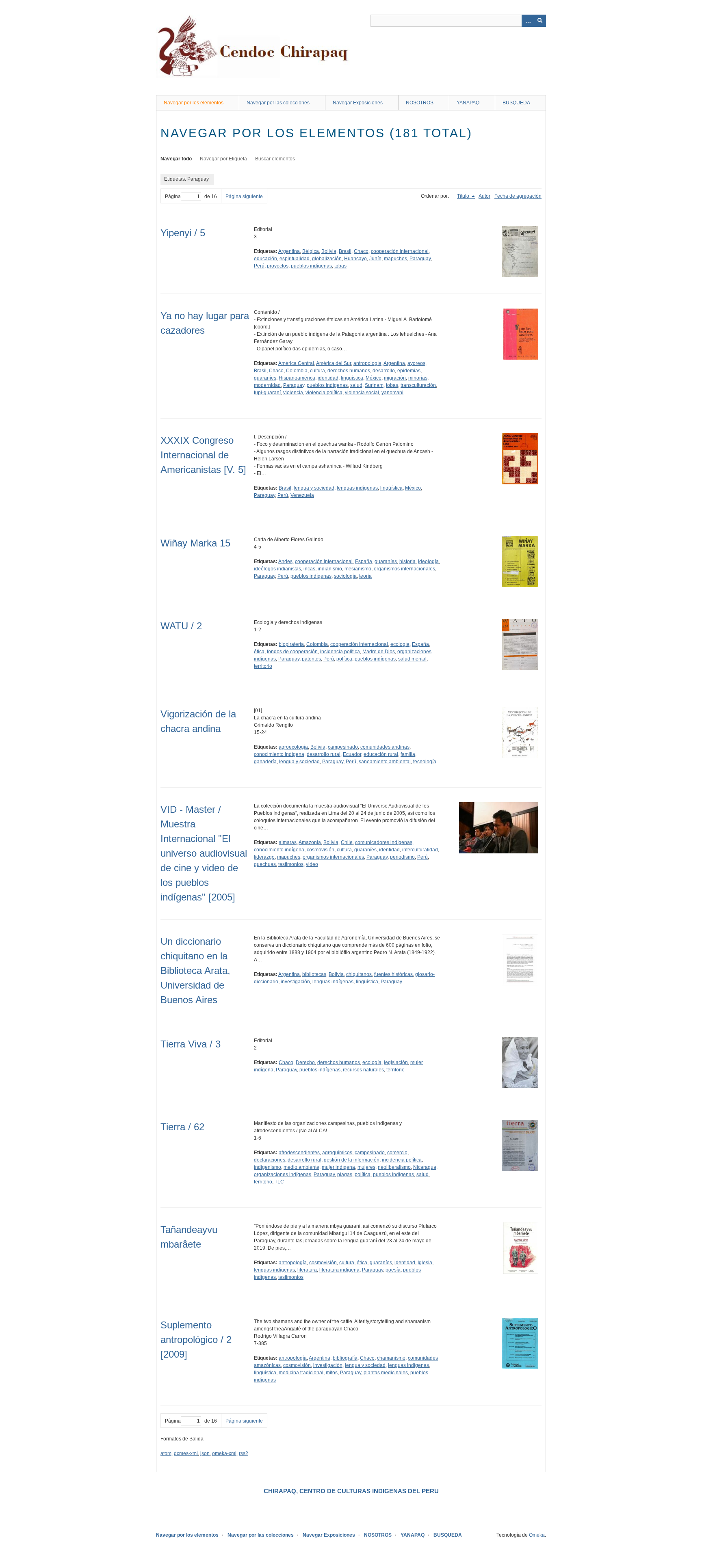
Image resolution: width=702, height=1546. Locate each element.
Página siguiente (244, 196)
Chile (347, 842)
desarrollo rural (323, 754)
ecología (400, 644)
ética (259, 651)
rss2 (243, 1453)
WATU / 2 (181, 625)
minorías (417, 378)
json (205, 1453)
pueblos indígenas (311, 266)
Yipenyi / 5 (182, 232)
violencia (293, 392)
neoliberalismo (394, 1167)
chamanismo (391, 1358)
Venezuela (302, 495)
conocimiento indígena (279, 754)
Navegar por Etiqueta (223, 159)
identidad (328, 378)
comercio (397, 1152)
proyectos (277, 266)
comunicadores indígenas (383, 842)
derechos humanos (348, 371)
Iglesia (425, 1262)
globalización (327, 258)
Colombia (297, 371)
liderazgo (264, 857)
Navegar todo (176, 159)
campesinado (343, 747)
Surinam (374, 385)
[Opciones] (528, 21)
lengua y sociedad (314, 488)
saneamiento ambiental (385, 761)
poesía (393, 1270)
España (363, 561)
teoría (365, 576)
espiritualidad (295, 258)
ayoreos (416, 363)
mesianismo (357, 569)
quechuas (265, 864)
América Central (296, 363)
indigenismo (267, 1167)
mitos (332, 1372)
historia (407, 561)
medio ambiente (301, 1167)
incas (309, 569)
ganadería (265, 761)
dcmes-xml (186, 1453)
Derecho (305, 1062)
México (373, 378)
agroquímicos (337, 1152)
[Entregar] (540, 21)
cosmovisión (320, 850)
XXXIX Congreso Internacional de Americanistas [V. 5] (203, 455)
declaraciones (269, 1160)
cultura (317, 371)
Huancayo (355, 258)
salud (356, 385)
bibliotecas (314, 974)
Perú (259, 266)
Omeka (537, 1535)
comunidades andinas (385, 747)
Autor (484, 196)
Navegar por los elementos (193, 103)
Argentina (289, 251)
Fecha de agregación (518, 196)
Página (173, 196)
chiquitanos (359, 974)
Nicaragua (424, 1167)
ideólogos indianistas (277, 569)
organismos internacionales (404, 569)
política (344, 659)
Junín (375, 258)
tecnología (424, 761)
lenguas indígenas (357, 488)
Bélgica (310, 251)
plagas (344, 1174)
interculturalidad (420, 850)
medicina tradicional (301, 1372)
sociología (345, 576)
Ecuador (352, 754)
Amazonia (310, 842)
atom (165, 1453)
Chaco (361, 251)
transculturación (418, 385)
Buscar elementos (275, 159)
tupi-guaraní (267, 392)
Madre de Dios (378, 651)
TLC (279, 1182)
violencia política (324, 392)
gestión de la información (351, 1160)
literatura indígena (339, 1270)
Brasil (345, 251)
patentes (311, 659)
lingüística (352, 378)
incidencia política (340, 651)
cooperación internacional (400, 251)
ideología (428, 561)
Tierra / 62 (182, 1126)
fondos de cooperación (292, 651)
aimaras (288, 842)
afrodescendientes (299, 1152)
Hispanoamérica (297, 378)
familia (408, 754)
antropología (367, 363)
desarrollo (384, 371)
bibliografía (345, 1358)
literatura (307, 1270)
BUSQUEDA (516, 103)
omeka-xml (224, 1453)
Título (463, 196)
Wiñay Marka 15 (195, 543)
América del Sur (333, 363)
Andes (285, 561)
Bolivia (328, 251)
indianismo (330, 569)
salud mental (412, 659)
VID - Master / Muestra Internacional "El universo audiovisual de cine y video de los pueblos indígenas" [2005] (203, 853)
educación (265, 258)
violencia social (362, 392)
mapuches (395, 258)
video (312, 864)
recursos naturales (363, 1070)
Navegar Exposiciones (358, 103)
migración (395, 378)
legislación (396, 1062)
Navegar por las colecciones (278, 103)
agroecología (293, 747)
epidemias (408, 371)
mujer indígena (338, 1167)
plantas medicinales (386, 1372)
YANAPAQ (468, 103)
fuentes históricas (393, 974)
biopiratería (291, 644)
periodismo (402, 857)
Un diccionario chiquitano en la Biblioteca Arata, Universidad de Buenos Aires (195, 970)
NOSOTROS (419, 103)
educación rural (381, 754)
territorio (263, 666)
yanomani (392, 392)
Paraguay (420, 258)
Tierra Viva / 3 (190, 1044)
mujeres (366, 1167)
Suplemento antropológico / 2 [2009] (196, 1339)
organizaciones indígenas (282, 1174)
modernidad (267, 385)
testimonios (290, 864)
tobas (340, 266)
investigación (295, 982)
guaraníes (265, 378)
